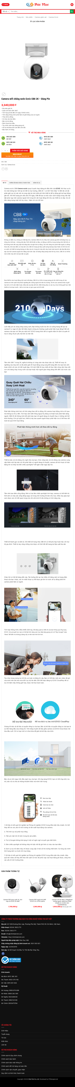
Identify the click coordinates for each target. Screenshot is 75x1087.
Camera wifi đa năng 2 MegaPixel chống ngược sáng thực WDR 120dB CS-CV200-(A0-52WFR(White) (62, 902)
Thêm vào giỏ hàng (20, 151)
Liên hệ (3, 1045)
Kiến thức (4, 1041)
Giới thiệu (4, 1031)
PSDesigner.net (53, 1079)
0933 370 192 (14, 980)
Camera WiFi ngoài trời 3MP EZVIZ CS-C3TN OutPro (37, 900)
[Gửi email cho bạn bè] (6, 168)
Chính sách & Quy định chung (11, 1055)
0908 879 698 (14, 990)
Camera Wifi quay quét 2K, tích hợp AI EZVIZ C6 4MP (12, 900)
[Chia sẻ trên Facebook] (3, 168)
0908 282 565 (13, 993)
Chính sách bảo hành (8, 1059)
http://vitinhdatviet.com (16, 937)
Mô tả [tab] (4, 182)
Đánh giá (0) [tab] (36, 182)
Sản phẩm (29, 17)
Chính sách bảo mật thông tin (11, 1062)
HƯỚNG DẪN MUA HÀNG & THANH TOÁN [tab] (19, 182)
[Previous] (1, 893)
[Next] (73, 893)
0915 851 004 (12, 983)
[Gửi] (72, 11)
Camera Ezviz (53, 17)
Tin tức (3, 1038)
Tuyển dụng (5, 1034)
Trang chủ (20, 17)
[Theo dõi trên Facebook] (3, 953)
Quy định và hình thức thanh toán (12, 1073)
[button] (6, 4)
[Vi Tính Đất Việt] (37, 5)
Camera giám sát (41, 17)
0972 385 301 (12, 976)
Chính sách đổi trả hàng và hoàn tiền (14, 1066)
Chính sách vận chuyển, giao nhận (13, 1070)
